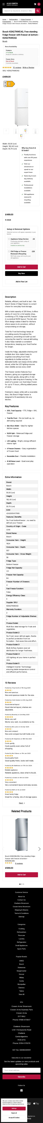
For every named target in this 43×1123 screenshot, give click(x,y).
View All (21, 994)
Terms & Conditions (22, 913)
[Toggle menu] (3, 4)
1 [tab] (19, 884)
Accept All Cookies (14, 1117)
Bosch (21, 964)
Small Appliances (21, 945)
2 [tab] (21, 884)
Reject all (14, 1113)
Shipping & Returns (21, 910)
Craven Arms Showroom (21, 907)
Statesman (21, 967)
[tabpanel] (21, 848)
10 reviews (17, 67)
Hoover (21, 974)
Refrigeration (21, 942)
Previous (3, 849)
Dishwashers (21, 932)
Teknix (21, 991)
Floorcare (21, 935)
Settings (14, 1108)
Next (21, 803)
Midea (21, 978)
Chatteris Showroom (21, 903)
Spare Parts (21, 949)
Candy (21, 981)
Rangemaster (21, 971)
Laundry (21, 939)
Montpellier (22, 984)
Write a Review (28, 67)
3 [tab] (23, 884)
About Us (21, 896)
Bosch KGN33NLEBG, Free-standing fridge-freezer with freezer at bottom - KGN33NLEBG (20, 858)
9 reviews (19, 863)
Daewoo (21, 988)
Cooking (22, 929)
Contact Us (21, 900)
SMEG (21, 961)
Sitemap (21, 917)
